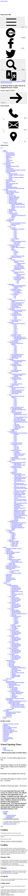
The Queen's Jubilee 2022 (19, 420)
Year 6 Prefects (12, 662)
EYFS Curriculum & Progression (18, 222)
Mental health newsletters (16, 562)
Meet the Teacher (15, 586)
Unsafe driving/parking (16, 670)
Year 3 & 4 (16, 447)
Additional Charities (15, 676)
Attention (13, 694)
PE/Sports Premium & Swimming (18, 458)
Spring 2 (13, 537)
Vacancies (8, 161)
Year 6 (15, 237)
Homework (13, 614)
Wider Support (14, 689)
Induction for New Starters (17, 591)
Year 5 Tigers (11, 641)
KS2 (18, 283)
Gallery (7, 158)
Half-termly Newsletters (14, 541)
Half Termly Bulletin (15, 600)
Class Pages (8, 584)
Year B (15, 318)
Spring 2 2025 (14, 546)
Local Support (14, 688)
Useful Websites (17, 269)
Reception (13, 225)
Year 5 (15, 236)
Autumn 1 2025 (14, 542)
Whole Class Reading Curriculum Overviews (19, 266)
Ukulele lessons (17, 413)
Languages (11, 386)
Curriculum (5, 189)
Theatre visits (17, 425)
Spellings (13, 624)
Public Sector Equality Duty (12, 183)
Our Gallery (14, 595)
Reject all (3, 841)
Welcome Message (10, 152)
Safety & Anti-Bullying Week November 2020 (20, 516)
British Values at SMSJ (11, 190)
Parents (4, 547)
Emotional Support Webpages (17, 704)
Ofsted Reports (9, 179)
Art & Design (12, 308)
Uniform (8, 581)
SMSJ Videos (9, 157)
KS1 (18, 281)
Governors (8, 172)
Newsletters (11, 571)
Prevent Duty (9, 714)
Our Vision (11, 194)
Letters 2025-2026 (15, 570)
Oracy (10, 226)
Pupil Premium (9, 184)
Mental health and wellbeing (15, 559)
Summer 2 (16, 617)
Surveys (13, 240)
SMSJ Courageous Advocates (17, 672)
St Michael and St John (14, 198)
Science (10, 299)
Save (12, 894)
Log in (4, 718)
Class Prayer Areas (13, 201)
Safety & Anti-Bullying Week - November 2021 (20, 503)
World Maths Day (18, 292)
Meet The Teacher (15, 603)
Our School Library (10, 530)
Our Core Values (12, 195)
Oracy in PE (16, 243)
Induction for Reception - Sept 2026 (13, 548)
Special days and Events (16, 392)
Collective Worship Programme (15, 203)
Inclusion (5, 680)
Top (2, 826)
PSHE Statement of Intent (19, 464)
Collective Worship (10, 193)
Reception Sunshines (13, 585)
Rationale (13, 227)
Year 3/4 (16, 328)
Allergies (11, 554)
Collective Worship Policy (14, 197)
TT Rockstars (17, 291)
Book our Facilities (10, 162)
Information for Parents (16, 257)
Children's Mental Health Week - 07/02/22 (19, 495)
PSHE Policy (14, 472)
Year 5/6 (16, 332)
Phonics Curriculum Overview (18, 256)
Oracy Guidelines (15, 238)
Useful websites (14, 590)
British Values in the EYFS (17, 594)
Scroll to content (4, 1)
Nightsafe (13, 673)
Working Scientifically (16, 307)
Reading (13, 259)
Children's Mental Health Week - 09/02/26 (19, 479)
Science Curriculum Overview (17, 302)
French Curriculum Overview (17, 390)
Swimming (16, 451)
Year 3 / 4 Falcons (12, 629)
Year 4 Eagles (12, 635)
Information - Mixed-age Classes (13, 566)
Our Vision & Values (10, 154)
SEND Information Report (14, 684)
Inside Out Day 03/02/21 (19, 514)
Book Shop (11, 539)
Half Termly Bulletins (16, 589)
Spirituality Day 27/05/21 (19, 511)
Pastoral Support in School (14, 702)
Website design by (9, 824)
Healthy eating (12, 563)
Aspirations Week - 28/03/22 (20, 490)
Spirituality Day (14, 214)
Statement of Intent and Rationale (18, 285)
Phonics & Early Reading (14, 244)
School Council (12, 661)
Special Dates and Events (16, 526)
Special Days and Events (19, 268)
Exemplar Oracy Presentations (17, 228)
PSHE (10, 461)
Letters (10, 569)
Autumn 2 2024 (14, 543)
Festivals (10, 211)
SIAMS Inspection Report (11, 187)
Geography (11, 359)
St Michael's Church (13, 199)
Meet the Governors (13, 173)
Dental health (11, 557)
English (10, 258)
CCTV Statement (9, 168)
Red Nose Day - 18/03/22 (19, 493)
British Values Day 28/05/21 (20, 510)
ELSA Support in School (14, 703)
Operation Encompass (10, 713)
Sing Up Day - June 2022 (19, 419)
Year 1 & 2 (16, 446)
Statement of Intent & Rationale (18, 323)
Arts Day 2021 (17, 428)
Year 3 (15, 233)
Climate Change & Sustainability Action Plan (15, 170)
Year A (15, 317)
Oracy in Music (17, 242)
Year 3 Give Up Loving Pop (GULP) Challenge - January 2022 (20, 500)
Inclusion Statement (10, 681)
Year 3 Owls (11, 608)
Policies (7, 182)
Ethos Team (11, 219)
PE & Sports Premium (10, 181)
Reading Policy (14, 246)
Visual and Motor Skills (16, 693)
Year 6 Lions (11, 654)
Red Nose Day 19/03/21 (19, 512)
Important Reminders (15, 611)
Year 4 (15, 235)
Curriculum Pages (10, 220)
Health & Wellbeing (10, 553)
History (10, 372)
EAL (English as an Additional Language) (15, 698)
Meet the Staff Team (10, 155)
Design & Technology (13, 342)
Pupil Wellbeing (9, 699)
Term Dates (8, 580)
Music (10, 394)
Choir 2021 (16, 424)
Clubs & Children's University (12, 192)
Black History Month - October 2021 (19, 506)
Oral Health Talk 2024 (19, 483)
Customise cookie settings (16, 841)
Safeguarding (9, 185)
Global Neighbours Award (14, 666)
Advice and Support (13, 687)
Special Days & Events (16, 319)
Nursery (16, 251)
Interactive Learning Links (14, 691)
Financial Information (10, 171)
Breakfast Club (9, 551)
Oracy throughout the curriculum (18, 241)
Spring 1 (13, 536)
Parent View (8, 576)
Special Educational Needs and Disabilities (15, 188)
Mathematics (11, 284)
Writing (13, 270)
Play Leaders (11, 665)
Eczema (10, 558)
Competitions (17, 452)
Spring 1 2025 (14, 544)
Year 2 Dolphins (12, 602)
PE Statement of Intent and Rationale (19, 433)
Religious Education (13, 521)
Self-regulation (14, 696)
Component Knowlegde (16, 408)
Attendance (8, 167)
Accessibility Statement (11, 815)
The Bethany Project (15, 675)
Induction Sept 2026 (15, 224)
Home (4, 150)
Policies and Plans (12, 683)
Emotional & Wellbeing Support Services (17, 700)
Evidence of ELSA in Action (17, 705)
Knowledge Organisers (16, 616)
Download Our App (7, 716)
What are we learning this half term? (19, 613)
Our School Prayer (13, 200)
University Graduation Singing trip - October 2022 (20, 417)
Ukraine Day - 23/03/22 (19, 492)
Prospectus (8, 156)
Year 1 (15, 231)
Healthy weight (12, 564)
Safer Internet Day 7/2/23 (19, 337)
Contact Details (9, 160)
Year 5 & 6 (16, 449)
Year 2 (15, 232)
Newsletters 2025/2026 (16, 573)
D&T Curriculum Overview (17, 354)
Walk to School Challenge (19, 453)
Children (5, 582)
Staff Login (5, 811)
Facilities (13, 460)
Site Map (5, 812)
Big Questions (12, 209)
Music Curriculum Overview (17, 407)
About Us (5, 151)
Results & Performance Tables (12, 166)
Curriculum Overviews (19, 276)
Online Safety (9, 575)
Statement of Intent (21, 263)
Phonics (13, 592)
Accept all (8, 841)
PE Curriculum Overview (16, 442)
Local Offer (11, 686)
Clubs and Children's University (13, 552)
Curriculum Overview (16, 289)
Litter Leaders (14, 671)
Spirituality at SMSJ (13, 213)
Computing (11, 322)
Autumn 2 (13, 535)
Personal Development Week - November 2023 (20, 339)
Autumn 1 (13, 533)
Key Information (6, 163)
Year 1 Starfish (12, 596)
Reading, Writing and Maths (17, 692)
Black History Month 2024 (20, 487)
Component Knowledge (16, 303)
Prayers (13, 217)
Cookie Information (10, 816)
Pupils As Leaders (10, 660)
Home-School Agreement (11, 565)
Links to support (14, 560)
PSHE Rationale (17, 463)
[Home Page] (14, 82)
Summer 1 (13, 538)
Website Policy (9, 817)
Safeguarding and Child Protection (13, 712)
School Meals (9, 574)
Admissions (8, 165)
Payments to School (10, 578)
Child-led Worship (13, 210)
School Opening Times (11, 579)
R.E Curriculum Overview (17, 523)
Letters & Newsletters (10, 568)
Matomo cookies (7, 870)
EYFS (10, 221)
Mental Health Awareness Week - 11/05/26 (19, 475)
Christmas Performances (19, 426)
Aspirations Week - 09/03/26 (20, 477)
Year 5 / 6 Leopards (13, 648)
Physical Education (13, 431)
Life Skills (13, 697)
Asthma (10, 555)
